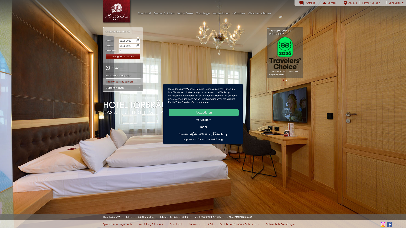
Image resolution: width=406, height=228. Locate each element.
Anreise (352, 2)
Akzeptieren (204, 112)
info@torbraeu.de (243, 216)
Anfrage (310, 2)
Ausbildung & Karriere (150, 224)
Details (297, 69)
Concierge (203, 13)
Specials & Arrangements (117, 224)
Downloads (176, 224)
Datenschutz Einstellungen (280, 224)
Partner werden (371, 2)
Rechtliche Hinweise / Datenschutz (239, 224)
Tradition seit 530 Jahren (119, 81)
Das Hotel (144, 13)
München (238, 13)
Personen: (110, 50)
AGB (210, 224)
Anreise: (110, 40)
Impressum (195, 224)
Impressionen (221, 13)
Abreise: (110, 45)
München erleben (259, 13)
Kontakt (331, 2)
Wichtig (277, 31)
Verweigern (203, 119)
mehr (203, 127)
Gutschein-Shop (115, 87)
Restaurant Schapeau (118, 75)
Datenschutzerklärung (210, 139)
